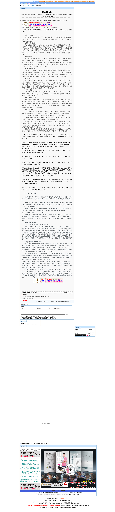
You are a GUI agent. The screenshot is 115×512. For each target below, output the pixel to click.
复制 (65, 292)
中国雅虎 (46, 503)
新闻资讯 (42, 1)
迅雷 (75, 503)
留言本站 (54, 490)
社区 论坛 (75, 1)
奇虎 (72, 503)
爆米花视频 (67, 503)
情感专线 (64, 1)
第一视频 (63, 503)
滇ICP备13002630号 (56, 498)
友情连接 (58, 490)
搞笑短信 (70, 1)
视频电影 (87, 1)
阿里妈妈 (58, 503)
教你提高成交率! (30, 298)
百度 (78, 503)
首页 (28, 5)
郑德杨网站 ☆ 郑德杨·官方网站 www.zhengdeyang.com (56, 492)
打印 (69, 292)
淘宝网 (53, 503)
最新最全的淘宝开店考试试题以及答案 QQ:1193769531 (39, 296)
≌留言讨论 (92, 1)
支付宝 (50, 503)
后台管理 (63, 490)
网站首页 (36, 1)
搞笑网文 (58, 1)
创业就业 (53, 1)
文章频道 (33, 5)
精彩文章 (47, 1)
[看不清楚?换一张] (49, 308)
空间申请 (81, 1)
